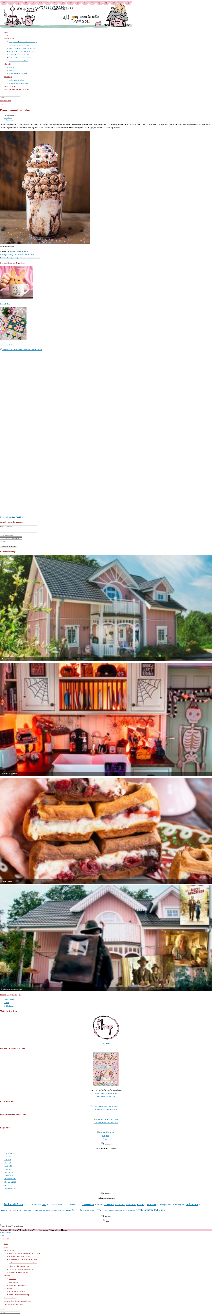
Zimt (163, 1210)
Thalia (115, 1093)
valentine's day (108, 1210)
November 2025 (10, 1182)
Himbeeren (201, 1204)
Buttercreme (52, 1205)
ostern (30, 1210)
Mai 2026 (7, 1163)
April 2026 (8, 1166)
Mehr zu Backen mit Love (106, 1096)
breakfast (37, 1205)
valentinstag (120, 1210)
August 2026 (8, 1153)
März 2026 (8, 1169)
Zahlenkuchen (9, 1006)
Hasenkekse (5, 304)
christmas (88, 1204)
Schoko (68, 1210)
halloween (192, 1204)
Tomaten (92, 1210)
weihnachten (144, 1210)
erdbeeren (151, 1204)
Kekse (2, 1210)
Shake (26, 251)
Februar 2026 (9, 1172)
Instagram (105, 1136)
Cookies (20, 251)
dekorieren (8, 118)
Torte (98, 1210)
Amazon (109, 1093)
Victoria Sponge (130, 1210)
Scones (87, 1210)
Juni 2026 (7, 1160)
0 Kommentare (9, 120)
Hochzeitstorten (9, 999)
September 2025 (10, 1188)
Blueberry (26, 1204)
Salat (63, 1210)
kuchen (9, 1210)
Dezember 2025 (10, 1179)
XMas (157, 1210)
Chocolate (78, 1205)
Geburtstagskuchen (164, 1205)
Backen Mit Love (13, 1204)
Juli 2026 (7, 1156)
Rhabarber (49, 1210)
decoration (120, 1204)
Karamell (207, 1204)
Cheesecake (71, 1205)
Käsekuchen (17, 1210)
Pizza (35, 1210)
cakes (60, 1205)
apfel (1, 1205)
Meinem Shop (99, 1093)
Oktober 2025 (9, 1185)
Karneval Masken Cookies (11, 517)
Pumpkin (42, 1210)
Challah (65, 1205)
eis (145, 1205)
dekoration (131, 1204)
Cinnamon (99, 1205)
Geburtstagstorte (178, 1204)
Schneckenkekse (7, 345)
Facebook (106, 1139)
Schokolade (78, 1210)
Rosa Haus (57, 1210)
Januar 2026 (8, 1176)
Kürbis (25, 1210)
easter (140, 1204)
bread (31, 1205)
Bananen (13, 251)
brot (44, 1204)
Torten (6, 1003)
